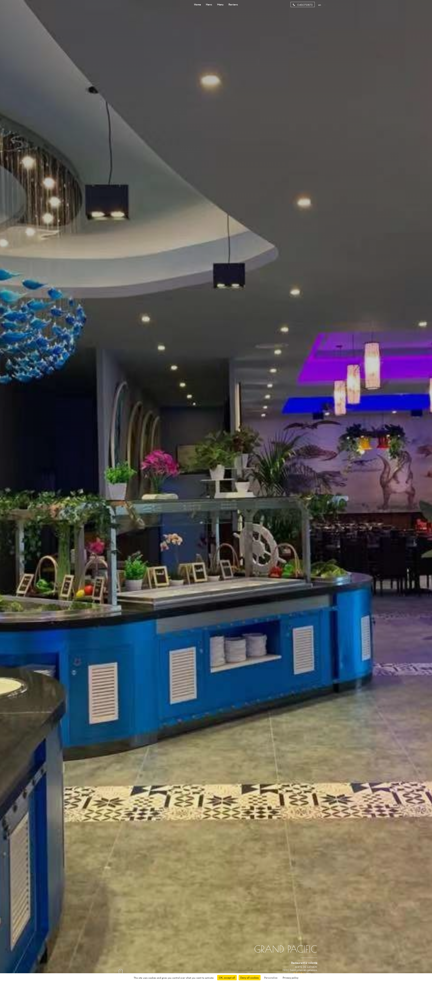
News (209, 4)
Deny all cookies (249, 977)
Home (197, 4)
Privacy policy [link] (290, 977)
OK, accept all (227, 977)
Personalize (270, 977)
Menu (220, 4)
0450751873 (304, 4)
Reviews (233, 4)
